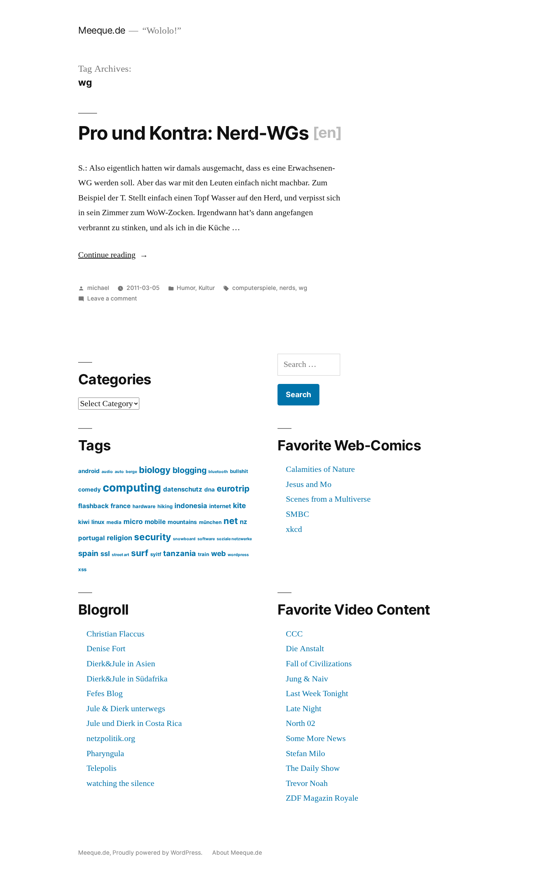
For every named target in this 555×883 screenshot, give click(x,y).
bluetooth (218, 471)
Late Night (303, 708)
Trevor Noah (307, 783)
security (152, 536)
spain (88, 553)
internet (220, 506)
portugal (91, 538)
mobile (155, 521)
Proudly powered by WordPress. (158, 852)
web (218, 553)
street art (120, 554)
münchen (210, 522)
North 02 (300, 723)
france (121, 506)
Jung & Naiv (307, 678)
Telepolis (101, 768)
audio (107, 471)
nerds (287, 287)
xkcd (294, 529)
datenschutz (182, 489)
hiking (165, 506)
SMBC (297, 514)
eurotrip (233, 488)
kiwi (83, 521)
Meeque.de (101, 30)
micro (133, 521)
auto (119, 471)
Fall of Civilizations (319, 663)
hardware (144, 506)
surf (139, 553)
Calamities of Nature (320, 469)
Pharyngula (105, 753)
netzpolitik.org (110, 738)
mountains (182, 521)
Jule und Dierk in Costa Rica (134, 723)
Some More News (316, 738)
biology (155, 469)
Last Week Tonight (317, 693)
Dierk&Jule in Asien (120, 663)
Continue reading (113, 255)
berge (131, 471)
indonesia (190, 505)
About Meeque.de (237, 852)
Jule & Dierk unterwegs (125, 708)
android (89, 471)
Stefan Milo (305, 753)
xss (82, 569)
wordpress (238, 554)
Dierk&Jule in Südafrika (127, 678)
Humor (186, 287)
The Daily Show (313, 768)
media (114, 522)
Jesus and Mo (308, 484)
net (231, 520)
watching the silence (120, 783)
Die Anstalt (305, 648)
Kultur (207, 287)
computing (132, 487)
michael (98, 287)
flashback (93, 506)
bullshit (239, 471)
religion (119, 537)
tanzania (179, 553)
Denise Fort (105, 648)
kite (239, 505)
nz (243, 521)
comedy (89, 489)
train (203, 554)
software (206, 538)
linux (98, 521)
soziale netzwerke (234, 538)
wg (303, 287)
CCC (294, 634)
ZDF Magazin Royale (322, 798)
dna (209, 489)
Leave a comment (112, 298)
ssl (105, 553)
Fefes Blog (104, 693)
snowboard (184, 538)
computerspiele (254, 287)
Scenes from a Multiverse (328, 499)
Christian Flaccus (115, 634)
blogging (190, 470)
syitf (155, 554)
